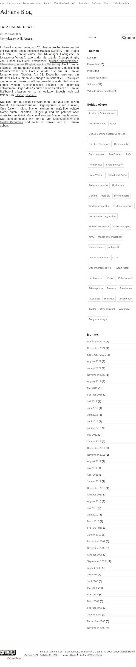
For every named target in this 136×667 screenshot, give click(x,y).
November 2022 (96, 341)
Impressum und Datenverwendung (24, 3)
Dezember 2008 (96, 621)
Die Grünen (115, 154)
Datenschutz (121, 144)
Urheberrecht (107, 308)
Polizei (110, 278)
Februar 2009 (95, 607)
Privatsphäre (96, 288)
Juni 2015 (92, 414)
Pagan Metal (122, 267)
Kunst (107, 3)
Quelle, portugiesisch (64, 61)
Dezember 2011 (96, 448)
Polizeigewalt (125, 278)
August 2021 (94, 361)
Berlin (112, 123)
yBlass (72, 655)
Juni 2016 (92, 408)
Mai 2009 (92, 588)
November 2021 (96, 348)
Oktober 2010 (95, 494)
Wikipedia (124, 308)
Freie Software (114, 164)
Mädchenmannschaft (109, 236)
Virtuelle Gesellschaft (64, 3)
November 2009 (96, 548)
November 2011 (96, 454)
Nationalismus (96, 247)
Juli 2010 (92, 508)
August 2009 (94, 568)
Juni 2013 (92, 421)
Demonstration (97, 154)
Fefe (128, 154)
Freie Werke (96, 174)
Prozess (111, 288)
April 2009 (92, 594)
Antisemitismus (97, 123)
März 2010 (93, 521)
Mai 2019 (92, 388)
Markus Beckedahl (99, 226)
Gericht (93, 195)
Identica (105, 195)
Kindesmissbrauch (123, 205)
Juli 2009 (92, 574)
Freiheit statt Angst (116, 174)
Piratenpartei (96, 278)
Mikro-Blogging (121, 226)
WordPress (95, 655)
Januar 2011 (94, 481)
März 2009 (93, 601)
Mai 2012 (92, 434)
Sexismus (109, 298)
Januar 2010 (94, 534)
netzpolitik (114, 247)
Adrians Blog (16, 11)
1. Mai (92, 113)
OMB (115, 257)
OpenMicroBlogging (100, 267)
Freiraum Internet (98, 185)
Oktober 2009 (95, 554)
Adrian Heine (127, 651)
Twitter (92, 308)
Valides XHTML (49, 655)
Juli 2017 (92, 401)
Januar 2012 (94, 441)
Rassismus (126, 288)
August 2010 (94, 501)
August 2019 (94, 381)
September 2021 (96, 354)
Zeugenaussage (98, 319)
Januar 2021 (94, 368)
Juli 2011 (92, 468)
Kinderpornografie (99, 205)
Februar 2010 (95, 527)
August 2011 (94, 461)
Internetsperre (121, 195)
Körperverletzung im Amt (102, 216)
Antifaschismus (108, 113)
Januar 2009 (94, 614)
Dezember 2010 (96, 488)
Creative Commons (99, 144)
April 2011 (92, 474)
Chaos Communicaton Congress (107, 133)
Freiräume (118, 185)
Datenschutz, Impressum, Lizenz (83, 651)
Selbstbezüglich (121, 3)
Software (96, 3)
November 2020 (96, 374)
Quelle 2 (31, 95)
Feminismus (95, 164)
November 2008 (96, 627)
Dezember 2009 (96, 541)
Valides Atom (14, 658)
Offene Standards (99, 257)
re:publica (94, 298)
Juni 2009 (92, 581)
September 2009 (96, 561)
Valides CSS (31, 655)
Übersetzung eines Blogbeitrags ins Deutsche (29, 64)
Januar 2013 (94, 428)
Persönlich (84, 3)
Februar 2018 (95, 394)
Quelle (56, 50)
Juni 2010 (92, 514)
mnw (91, 236)
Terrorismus (125, 298)
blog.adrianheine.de (51, 651)
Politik (47, 3)
